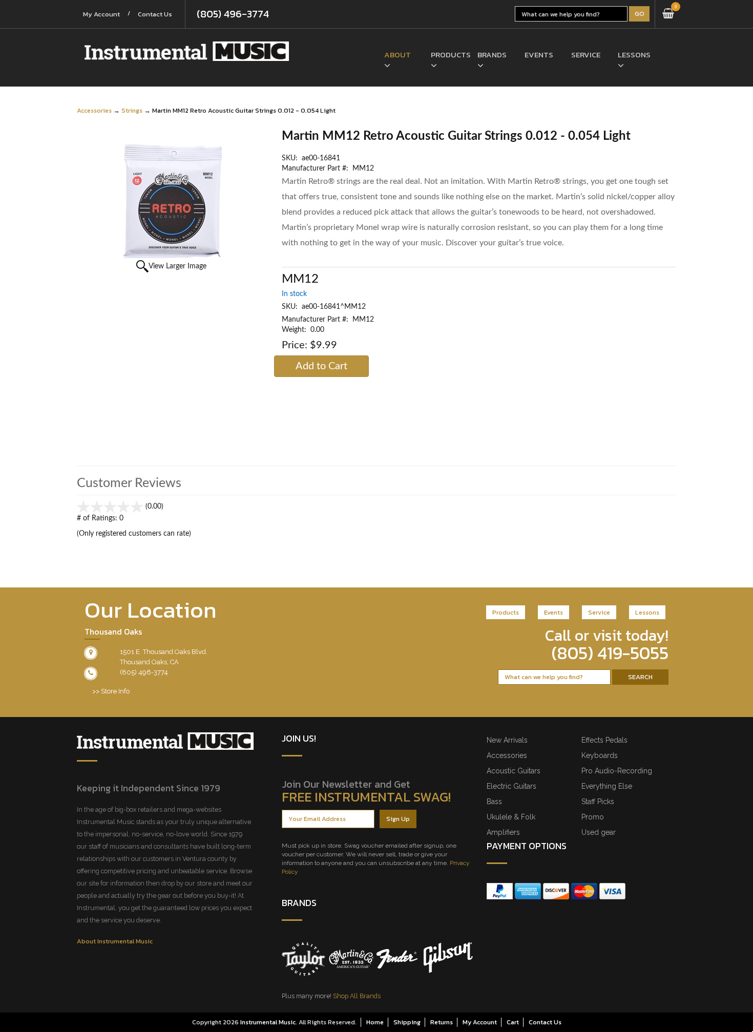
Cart (513, 1022)
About (397, 54)
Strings (131, 110)
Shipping (407, 1022)
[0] (668, 14)
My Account (101, 14)
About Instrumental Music (115, 941)
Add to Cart (321, 366)
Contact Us (155, 14)
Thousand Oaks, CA (149, 662)
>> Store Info (111, 691)
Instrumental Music (268, 1022)
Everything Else (606, 786)
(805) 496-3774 (233, 14)
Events (539, 54)
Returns (441, 1022)
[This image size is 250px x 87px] (187, 51)
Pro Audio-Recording (616, 771)
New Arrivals (507, 740)
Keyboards (599, 755)
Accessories (94, 110)
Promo (592, 817)
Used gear (598, 832)
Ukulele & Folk (511, 817)
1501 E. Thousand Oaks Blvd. (163, 652)
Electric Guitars (511, 786)
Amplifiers (503, 832)
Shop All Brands (357, 996)
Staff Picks (597, 801)
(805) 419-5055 (610, 653)
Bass (494, 801)
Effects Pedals (604, 740)
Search (640, 677)
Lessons (633, 54)
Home (375, 1022)
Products (446, 54)
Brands (492, 54)
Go (639, 13)
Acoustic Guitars (513, 771)
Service (585, 54)
